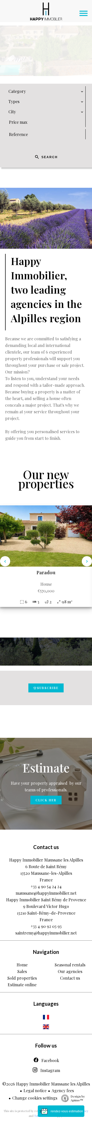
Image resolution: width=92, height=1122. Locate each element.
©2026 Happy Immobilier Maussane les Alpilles (46, 1084)
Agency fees (63, 1090)
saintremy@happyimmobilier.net (46, 933)
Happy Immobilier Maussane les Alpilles (46, 860)
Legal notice (35, 1090)
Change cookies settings (34, 1098)
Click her (46, 800)
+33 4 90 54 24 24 (46, 886)
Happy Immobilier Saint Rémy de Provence (46, 899)
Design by (78, 1098)
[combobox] (46, 91)
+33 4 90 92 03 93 (46, 926)
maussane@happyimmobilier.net (46, 893)
